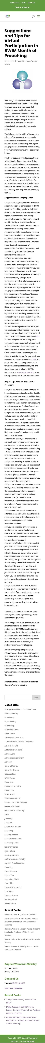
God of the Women (25, 372)
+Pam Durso (9, 733)
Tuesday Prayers (11, 895)
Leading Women (11, 834)
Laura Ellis (8, 822)
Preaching (8, 867)
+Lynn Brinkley (10, 721)
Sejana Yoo (9, 875)
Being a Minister (11, 766)
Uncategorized (10, 899)
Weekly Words (10, 903)
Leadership (8, 830)
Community (9, 790)
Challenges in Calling (12, 786)
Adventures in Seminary (14, 758)
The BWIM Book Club (13, 887)
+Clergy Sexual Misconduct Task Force (20, 709)
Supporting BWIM (11, 879)
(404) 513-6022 (18, 983)
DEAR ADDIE (9, 794)
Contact (15, 3)
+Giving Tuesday (11, 713)
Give (24, 3)
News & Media (23, 7)
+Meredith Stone (23, 61)
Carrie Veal (8, 782)
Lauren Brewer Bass (12, 826)
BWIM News (9, 778)
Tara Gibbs (8, 883)
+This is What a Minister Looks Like (19, 741)
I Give (6, 814)
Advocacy (8, 762)
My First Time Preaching (14, 863)
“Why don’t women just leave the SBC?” (20, 914)
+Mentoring (9, 725)
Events (31, 3)
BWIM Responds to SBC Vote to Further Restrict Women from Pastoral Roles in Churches (21, 921)
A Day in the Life (11, 746)
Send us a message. (13, 988)
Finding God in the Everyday (15, 802)
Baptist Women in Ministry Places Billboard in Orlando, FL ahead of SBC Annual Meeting (22, 932)
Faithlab (30, 1041)
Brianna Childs (10, 774)
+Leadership (9, 717)
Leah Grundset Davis (13, 838)
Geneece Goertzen (12, 806)
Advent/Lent (9, 754)
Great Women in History (14, 810)
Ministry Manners (11, 855)
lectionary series (11, 847)
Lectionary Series (11, 843)
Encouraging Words (12, 798)
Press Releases (10, 871)
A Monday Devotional (13, 750)
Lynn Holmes (9, 851)
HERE (37, 336)
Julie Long (8, 818)
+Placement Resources (13, 737)
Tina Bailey (8, 891)
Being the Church (11, 770)
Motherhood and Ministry (14, 859)
